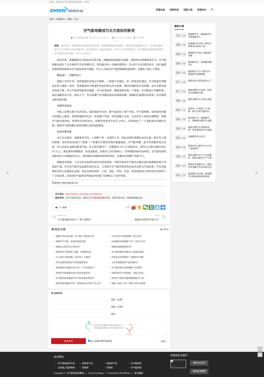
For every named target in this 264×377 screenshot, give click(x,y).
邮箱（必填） (117, 307)
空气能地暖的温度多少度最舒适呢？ (128, 252)
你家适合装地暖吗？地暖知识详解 (127, 257)
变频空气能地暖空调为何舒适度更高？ (74, 273)
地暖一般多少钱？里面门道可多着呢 (128, 283)
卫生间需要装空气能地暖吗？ (125, 262)
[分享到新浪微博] (133, 207)
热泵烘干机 (87, 363)
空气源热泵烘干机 (66, 363)
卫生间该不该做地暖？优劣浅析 (126, 236)
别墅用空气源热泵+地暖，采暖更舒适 (73, 252)
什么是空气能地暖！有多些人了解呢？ (74, 257)
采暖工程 (188, 9)
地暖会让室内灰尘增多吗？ (68, 246)
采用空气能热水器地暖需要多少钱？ (128, 278)
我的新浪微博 (199, 371)
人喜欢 (62, 207)
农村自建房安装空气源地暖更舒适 (72, 262)
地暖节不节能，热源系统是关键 (71, 241)
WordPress (124, 373)
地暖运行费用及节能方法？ (147, 218)
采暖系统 (174, 9)
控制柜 (85, 367)
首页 (52, 19)
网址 (113, 314)
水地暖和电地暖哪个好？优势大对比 (128, 241)
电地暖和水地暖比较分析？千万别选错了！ (76, 267)
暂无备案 (138, 373)
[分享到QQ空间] (139, 207)
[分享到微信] (145, 207)
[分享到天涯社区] (157, 207)
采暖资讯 (201, 9)
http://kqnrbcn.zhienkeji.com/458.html (84, 194)
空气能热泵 (136, 363)
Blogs (101, 373)
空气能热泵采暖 (80, 37)
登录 (87, 2)
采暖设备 (160, 9)
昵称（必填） (117, 299)
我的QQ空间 (199, 362)
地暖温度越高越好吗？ (122, 246)
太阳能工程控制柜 (66, 367)
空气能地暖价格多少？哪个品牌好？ (75, 218)
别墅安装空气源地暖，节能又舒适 (127, 273)
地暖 (69, 19)
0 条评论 (140, 37)
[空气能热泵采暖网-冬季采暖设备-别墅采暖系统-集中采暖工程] (66, 12)
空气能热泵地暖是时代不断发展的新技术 (75, 278)
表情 (163, 341)
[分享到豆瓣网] (151, 207)
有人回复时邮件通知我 (101, 341)
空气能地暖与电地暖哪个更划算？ (127, 267)
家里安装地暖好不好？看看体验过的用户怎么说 (78, 283)
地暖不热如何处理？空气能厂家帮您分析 (75, 236)
